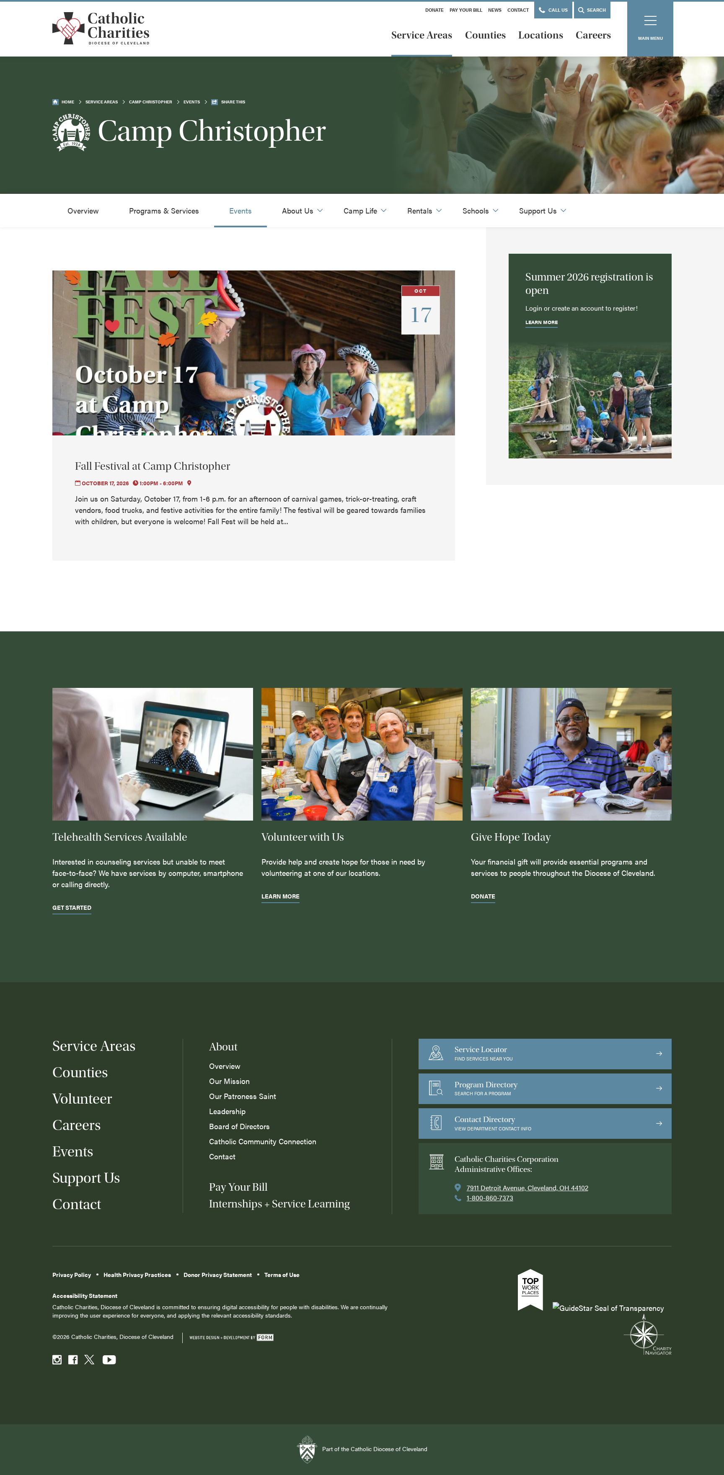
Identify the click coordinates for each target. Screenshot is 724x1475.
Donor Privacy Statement (218, 1275)
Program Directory (486, 1088)
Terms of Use (282, 1275)
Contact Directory (493, 1123)
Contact (518, 10)
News (495, 10)
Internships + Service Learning (279, 1203)
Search (596, 10)
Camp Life (360, 210)
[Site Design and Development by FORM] (231, 1338)
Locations (540, 35)
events (192, 102)
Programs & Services (164, 210)
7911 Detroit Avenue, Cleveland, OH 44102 (527, 1187)
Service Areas (421, 35)
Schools (476, 210)
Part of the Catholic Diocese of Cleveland (374, 1449)
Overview (83, 210)
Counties (485, 35)
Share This (233, 102)
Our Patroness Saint (242, 1096)
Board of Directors (239, 1126)
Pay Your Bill (466, 10)
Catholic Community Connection (262, 1141)
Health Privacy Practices (137, 1275)
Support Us (538, 210)
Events (240, 210)
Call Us (557, 10)
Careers (593, 35)
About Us (297, 210)
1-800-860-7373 (490, 1197)
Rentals (419, 210)
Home (68, 102)
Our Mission (229, 1081)
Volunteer (82, 1098)
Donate (434, 10)
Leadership (227, 1111)
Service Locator (484, 1053)
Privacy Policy (71, 1275)
